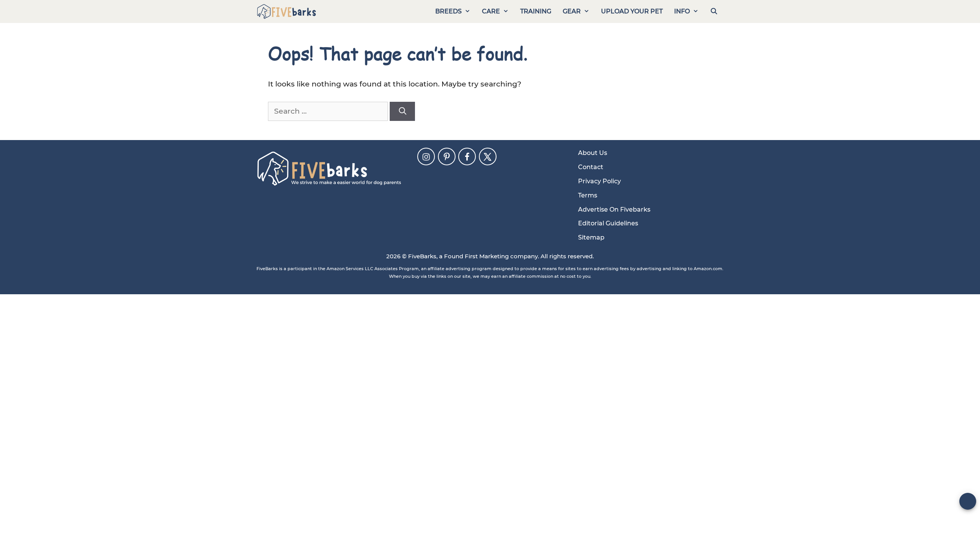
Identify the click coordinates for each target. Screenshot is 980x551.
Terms (587, 195)
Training (535, 11)
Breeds (448, 11)
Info (682, 11)
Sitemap (591, 237)
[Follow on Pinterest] (447, 156)
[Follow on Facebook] (467, 156)
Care (491, 11)
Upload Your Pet (632, 11)
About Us (592, 152)
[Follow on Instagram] (426, 156)
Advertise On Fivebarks (614, 209)
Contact (590, 167)
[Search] (402, 111)
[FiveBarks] (286, 11)
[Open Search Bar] (714, 11)
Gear (572, 11)
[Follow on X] (488, 156)
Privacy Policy (599, 181)
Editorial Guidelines (608, 223)
